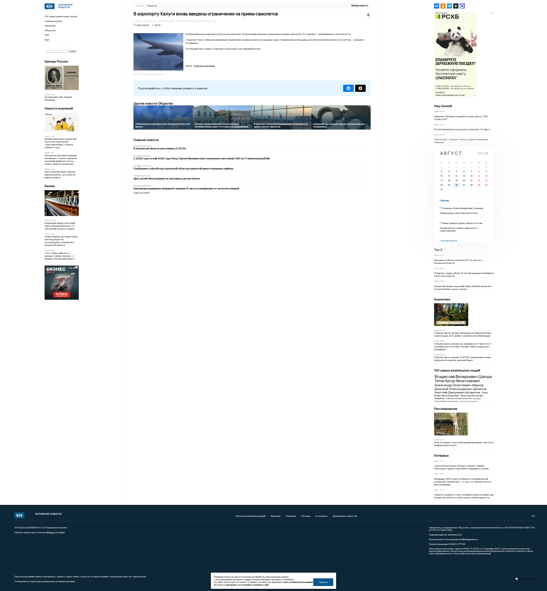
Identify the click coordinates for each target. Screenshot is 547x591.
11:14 (442, 255)
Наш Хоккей (443, 106)
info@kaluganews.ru (468, 539)
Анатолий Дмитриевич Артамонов (458, 392)
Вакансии (275, 516)
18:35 (52, 250)
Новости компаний (59, 108)
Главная (140, 5)
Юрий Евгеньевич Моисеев (459, 398)
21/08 (47, 136)
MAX (62, 532)
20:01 (442, 124)
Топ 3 (438, 250)
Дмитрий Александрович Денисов (460, 389)
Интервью (441, 455)
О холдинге (321, 516)
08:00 (442, 330)
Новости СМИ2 (141, 192)
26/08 (436, 111)
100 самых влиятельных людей (61, 16)
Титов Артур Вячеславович (457, 381)
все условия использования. (298, 582)
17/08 (436, 440)
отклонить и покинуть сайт (255, 584)
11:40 (442, 461)
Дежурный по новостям (345, 516)
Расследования (445, 409)
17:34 (52, 94)
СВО (47, 34)
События (444, 200)
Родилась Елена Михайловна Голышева (462, 208)
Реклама (305, 516)
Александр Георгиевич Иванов (459, 385)
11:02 (52, 153)
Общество (50, 30)
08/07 (436, 490)
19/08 (47, 234)
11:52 (442, 474)
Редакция (291, 516)
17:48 (52, 136)
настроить (231, 584)
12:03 (52, 234)
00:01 (442, 111)
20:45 (442, 268)
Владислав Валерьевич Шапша (463, 376)
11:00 (442, 490)
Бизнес (50, 186)
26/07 (436, 461)
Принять (323, 582)
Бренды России (56, 61)
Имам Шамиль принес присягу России (462, 223)
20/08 (47, 169)
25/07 (436, 474)
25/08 (47, 94)
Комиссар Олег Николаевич (468, 401)
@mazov (51, 532)
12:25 (441, 440)
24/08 (47, 220)
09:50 (52, 220)
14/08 (47, 250)
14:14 (52, 169)
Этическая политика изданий (251, 516)
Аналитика (50, 25)
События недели (53, 21)
